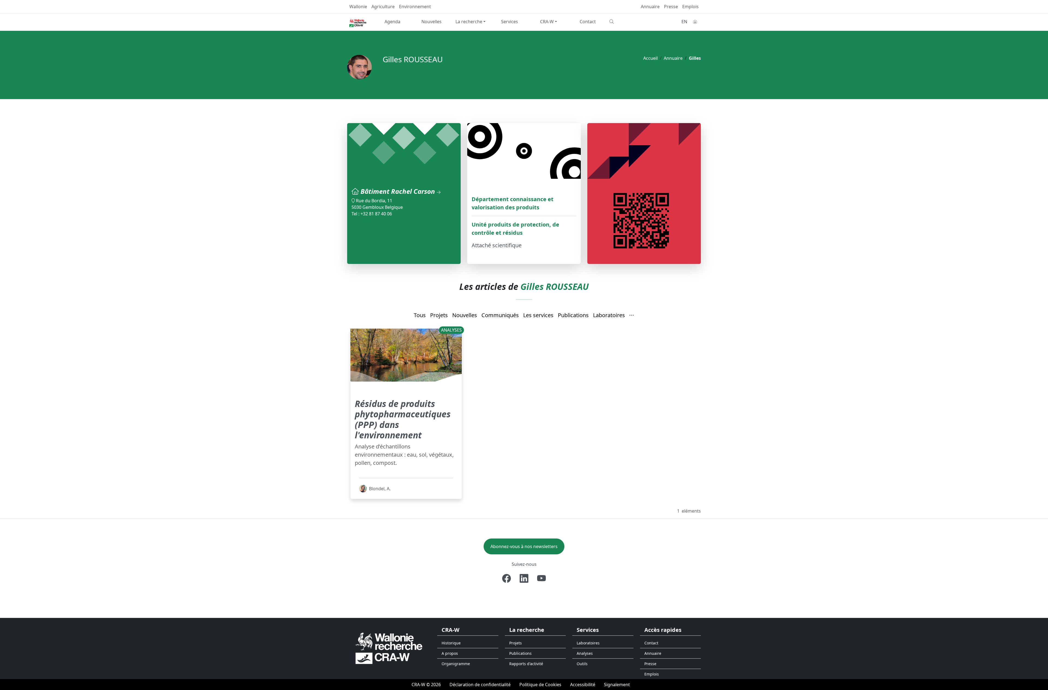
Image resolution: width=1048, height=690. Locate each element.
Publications (573, 315)
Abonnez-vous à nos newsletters (524, 546)
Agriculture (383, 7)
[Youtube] (541, 578)
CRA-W (547, 22)
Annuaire (650, 7)
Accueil (650, 58)
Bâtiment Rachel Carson (399, 191)
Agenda (392, 22)
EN (684, 22)
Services (509, 22)
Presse (671, 7)
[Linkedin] (524, 578)
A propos (450, 653)
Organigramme (456, 663)
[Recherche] (626, 21)
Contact (588, 22)
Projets (439, 315)
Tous (420, 315)
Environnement (415, 7)
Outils (582, 663)
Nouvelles (431, 22)
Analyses (585, 653)
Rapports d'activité (526, 663)
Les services (538, 315)
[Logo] (389, 648)
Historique (451, 643)
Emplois (690, 7)
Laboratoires (609, 315)
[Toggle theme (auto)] (695, 22)
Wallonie (358, 7)
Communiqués (500, 315)
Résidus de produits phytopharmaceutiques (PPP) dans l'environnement (403, 419)
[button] (631, 315)
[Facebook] (506, 578)
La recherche (468, 22)
